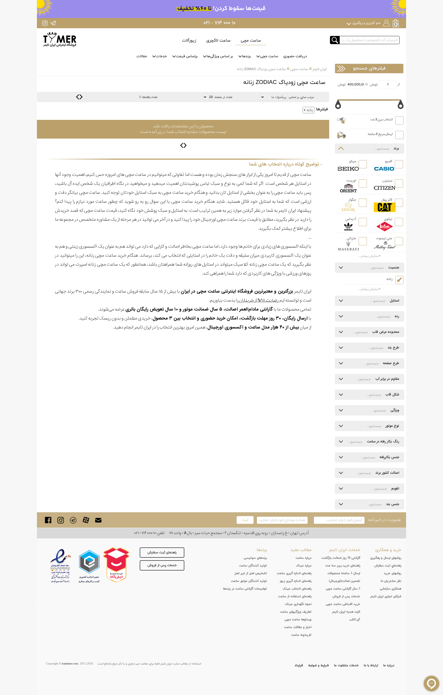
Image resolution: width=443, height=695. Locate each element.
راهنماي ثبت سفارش (387, 566)
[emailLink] (98, 520)
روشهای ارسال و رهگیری (385, 558)
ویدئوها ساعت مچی (298, 619)
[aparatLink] (85, 520)
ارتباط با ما (371, 665)
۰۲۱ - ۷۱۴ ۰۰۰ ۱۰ (220, 23)
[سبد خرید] (396, 23)
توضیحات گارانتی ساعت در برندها (245, 589)
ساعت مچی (251, 40)
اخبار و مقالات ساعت (297, 627)
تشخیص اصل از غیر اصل (250, 573)
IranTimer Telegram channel (53, 23)
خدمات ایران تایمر (344, 550)
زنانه (310, 110)
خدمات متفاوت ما (346, 665)
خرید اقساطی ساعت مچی (343, 604)
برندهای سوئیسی (255, 558)
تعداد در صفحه (223, 97)
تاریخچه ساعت (301, 635)
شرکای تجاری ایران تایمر (385, 596)
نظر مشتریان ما (391, 581)
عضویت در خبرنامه (384, 519)
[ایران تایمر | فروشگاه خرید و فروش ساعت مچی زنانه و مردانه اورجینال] (59, 39)
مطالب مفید (300, 550)
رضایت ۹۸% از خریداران (258, 300)
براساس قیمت (187, 56)
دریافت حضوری (295, 56)
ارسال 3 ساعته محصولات (343, 573)
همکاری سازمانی (390, 589)
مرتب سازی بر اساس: (301, 97)
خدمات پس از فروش (162, 565)
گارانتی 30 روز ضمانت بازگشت (340, 558)
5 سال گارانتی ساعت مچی (343, 589)
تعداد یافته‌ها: (149, 97)
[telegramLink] (73, 520)
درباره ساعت (303, 558)
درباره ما (388, 665)
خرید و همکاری (388, 550)
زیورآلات (189, 40)
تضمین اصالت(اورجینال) (344, 581)
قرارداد (299, 665)
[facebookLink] (48, 520)
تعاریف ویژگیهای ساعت (295, 612)
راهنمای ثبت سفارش (162, 552)
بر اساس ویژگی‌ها (220, 56)
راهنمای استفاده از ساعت (294, 596)
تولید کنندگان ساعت (253, 566)
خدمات (161, 56)
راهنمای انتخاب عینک (297, 589)
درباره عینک (303, 566)
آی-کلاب (354, 619)
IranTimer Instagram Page (45, 23)
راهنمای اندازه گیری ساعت (294, 573)
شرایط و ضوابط (318, 665)
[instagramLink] (60, 520)
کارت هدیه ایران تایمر (346, 612)
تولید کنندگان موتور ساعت (249, 581)
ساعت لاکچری (218, 40)
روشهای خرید (392, 573)
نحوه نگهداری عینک (298, 604)
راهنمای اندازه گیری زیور (295, 581)
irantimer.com (70, 664)
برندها (246, 56)
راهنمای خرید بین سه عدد (342, 566)
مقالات (141, 56)
